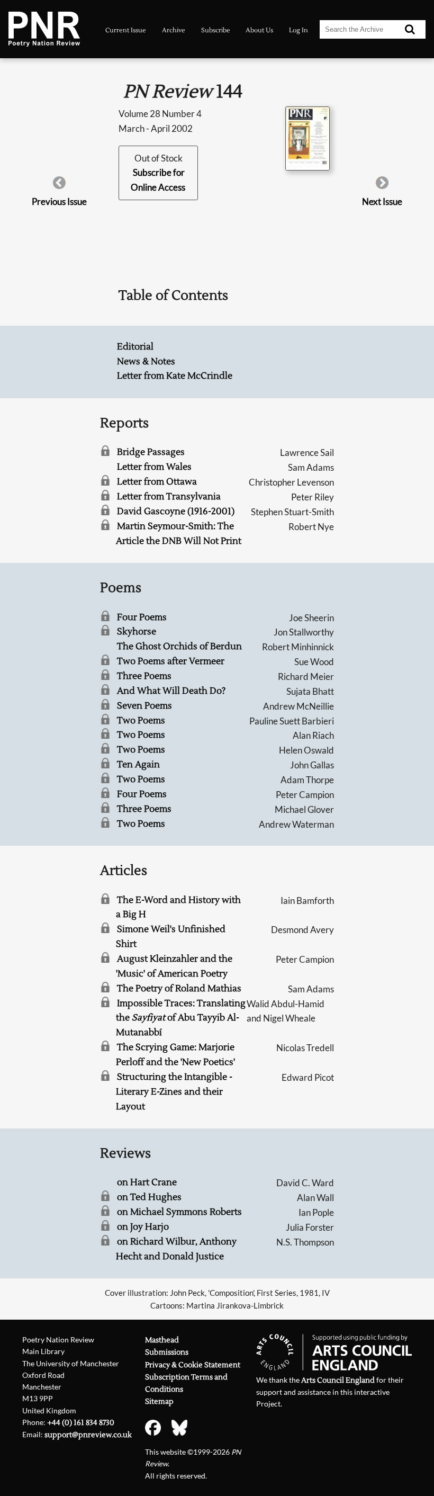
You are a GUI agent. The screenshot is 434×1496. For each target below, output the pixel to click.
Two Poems (141, 721)
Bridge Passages (151, 452)
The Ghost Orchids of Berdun (179, 646)
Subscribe (215, 30)
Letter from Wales (154, 467)
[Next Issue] (382, 186)
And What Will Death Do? (171, 691)
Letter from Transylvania (169, 497)
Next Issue (382, 201)
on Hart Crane (147, 1182)
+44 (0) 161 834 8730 (80, 1422)
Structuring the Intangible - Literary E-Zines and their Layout (174, 1092)
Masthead (162, 1340)
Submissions (166, 1352)
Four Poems (142, 617)
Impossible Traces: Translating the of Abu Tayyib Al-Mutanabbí (181, 1018)
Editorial (135, 347)
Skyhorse (136, 632)
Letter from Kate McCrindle (174, 376)
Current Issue (125, 30)
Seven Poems (144, 706)
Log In (298, 30)
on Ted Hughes (149, 1197)
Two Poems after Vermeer (170, 661)
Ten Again (138, 765)
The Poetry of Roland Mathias (179, 989)
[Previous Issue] (59, 186)
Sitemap (159, 1401)
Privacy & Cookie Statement (192, 1364)
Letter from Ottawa (157, 482)
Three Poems (144, 676)
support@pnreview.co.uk (88, 1434)
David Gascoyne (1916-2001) (175, 511)
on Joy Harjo (143, 1227)
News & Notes (146, 362)
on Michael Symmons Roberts (179, 1212)
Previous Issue (59, 201)
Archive (173, 30)
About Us (259, 30)
